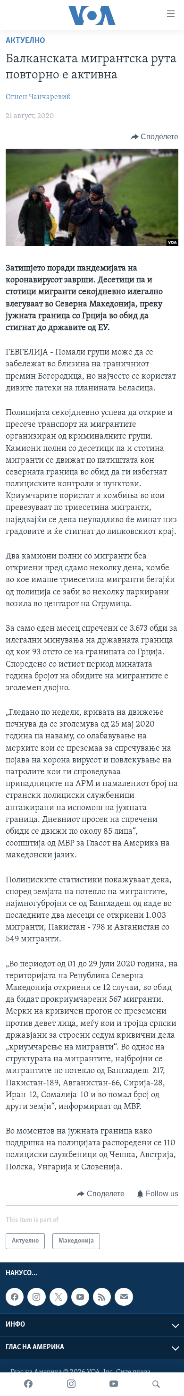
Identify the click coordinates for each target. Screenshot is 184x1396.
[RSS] (102, 1297)
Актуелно (25, 41)
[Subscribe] (124, 1297)
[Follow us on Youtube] (80, 1297)
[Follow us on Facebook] (15, 1297)
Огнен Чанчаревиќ (38, 97)
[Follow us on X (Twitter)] (58, 1297)
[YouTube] (113, 1384)
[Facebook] (28, 1384)
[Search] (156, 1384)
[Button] (155, 137)
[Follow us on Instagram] (36, 1297)
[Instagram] (71, 1384)
